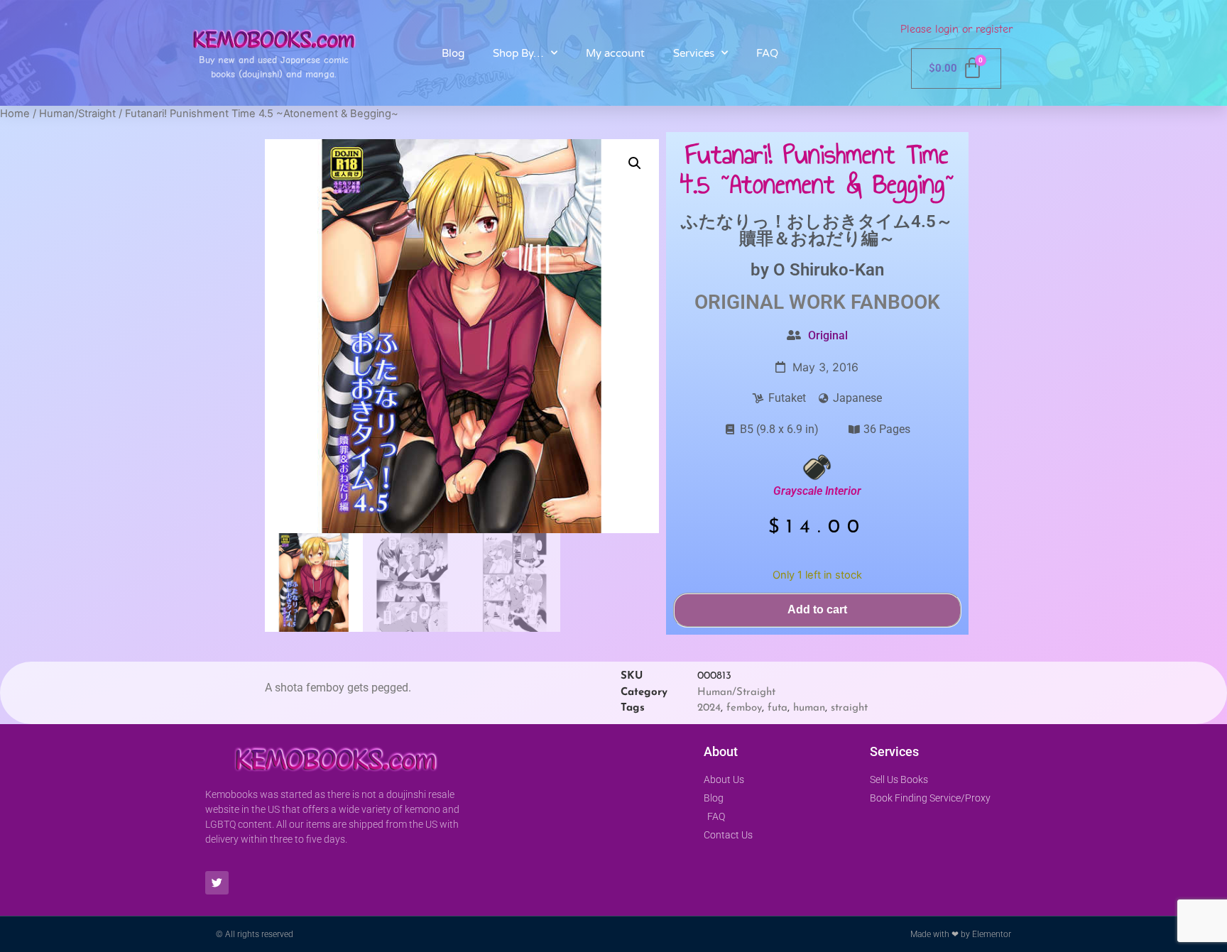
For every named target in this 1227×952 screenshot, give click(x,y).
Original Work (770, 302)
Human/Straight (77, 113)
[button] (635, 163)
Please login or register (956, 29)
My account (615, 53)
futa (777, 708)
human (809, 708)
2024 (709, 708)
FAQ (767, 53)
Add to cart (817, 609)
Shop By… (518, 53)
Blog (453, 53)
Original (828, 335)
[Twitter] (217, 882)
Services (693, 53)
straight (849, 708)
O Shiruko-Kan (828, 270)
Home (15, 113)
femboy (744, 708)
